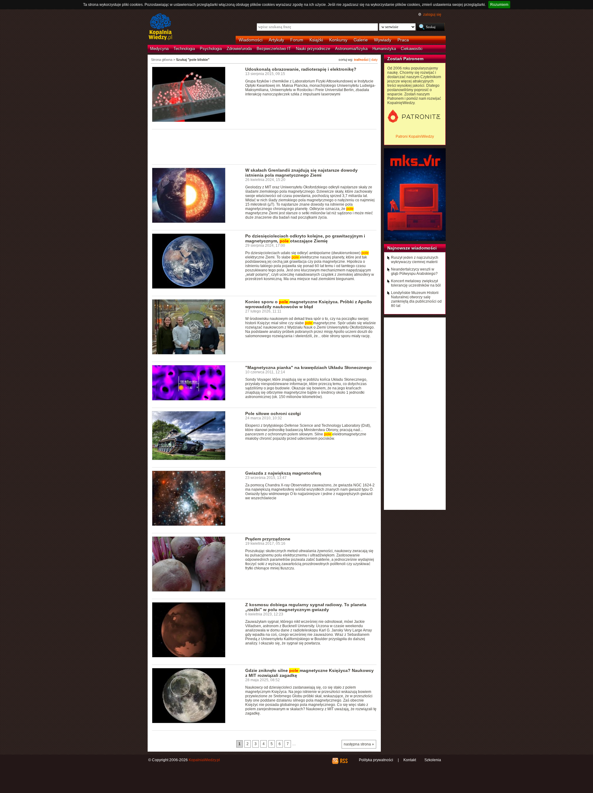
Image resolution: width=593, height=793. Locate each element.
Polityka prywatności (376, 760)
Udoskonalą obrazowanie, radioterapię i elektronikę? (300, 69)
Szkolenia (432, 760)
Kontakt (409, 760)
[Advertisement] (264, 146)
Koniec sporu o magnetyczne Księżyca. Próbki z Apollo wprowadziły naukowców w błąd (308, 304)
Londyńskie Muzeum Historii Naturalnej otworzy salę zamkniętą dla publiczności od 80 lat (416, 299)
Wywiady (382, 39)
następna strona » (359, 744)
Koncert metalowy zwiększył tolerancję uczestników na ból (416, 283)
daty (374, 59)
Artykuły (276, 39)
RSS (343, 761)
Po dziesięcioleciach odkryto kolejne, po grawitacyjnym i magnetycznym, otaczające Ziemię (305, 238)
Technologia (184, 48)
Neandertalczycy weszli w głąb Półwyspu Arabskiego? (414, 271)
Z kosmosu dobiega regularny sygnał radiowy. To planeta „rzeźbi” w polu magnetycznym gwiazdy (305, 607)
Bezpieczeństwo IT (274, 48)
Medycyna (159, 48)
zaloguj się (432, 14)
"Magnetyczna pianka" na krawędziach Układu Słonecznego (308, 367)
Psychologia (211, 48)
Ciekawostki (412, 48)
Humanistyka (384, 48)
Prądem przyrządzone (267, 538)
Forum (296, 39)
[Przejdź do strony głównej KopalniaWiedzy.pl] (160, 27)
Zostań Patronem (405, 58)
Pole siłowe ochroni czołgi (273, 413)
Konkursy (338, 39)
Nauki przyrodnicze (313, 48)
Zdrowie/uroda (239, 48)
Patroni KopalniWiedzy (415, 136)
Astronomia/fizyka (351, 48)
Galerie (361, 39)
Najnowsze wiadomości (412, 247)
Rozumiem (499, 4)
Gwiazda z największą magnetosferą (283, 473)
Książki (316, 39)
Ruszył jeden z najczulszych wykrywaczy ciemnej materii (414, 259)
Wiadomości (251, 39)
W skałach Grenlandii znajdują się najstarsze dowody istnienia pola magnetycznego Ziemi (301, 173)
